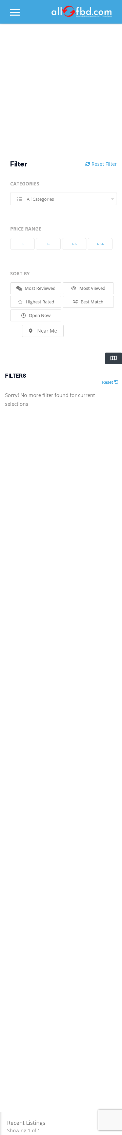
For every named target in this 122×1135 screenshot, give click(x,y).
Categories (24, 183)
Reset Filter (103, 164)
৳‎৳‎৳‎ (74, 243)
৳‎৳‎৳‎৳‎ (100, 243)
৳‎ (22, 243)
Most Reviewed (40, 288)
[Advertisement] (61, 92)
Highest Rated (39, 302)
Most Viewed (91, 288)
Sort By (20, 273)
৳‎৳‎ (48, 243)
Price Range (25, 228)
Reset (108, 382)
